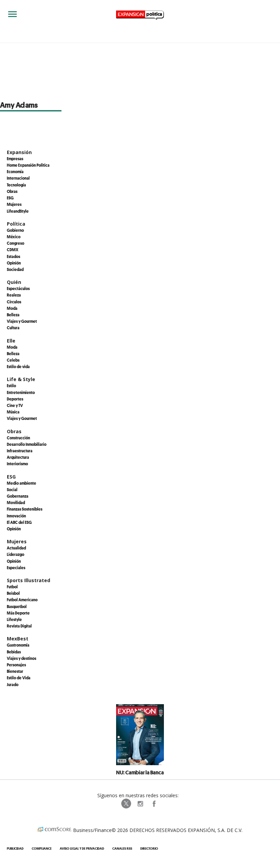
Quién (14, 282)
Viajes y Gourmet (22, 321)
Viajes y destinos (21, 658)
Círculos (14, 302)
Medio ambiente (21, 483)
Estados (13, 256)
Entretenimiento (21, 392)
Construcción (18, 438)
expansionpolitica (140, 804)
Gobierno (15, 230)
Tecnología (16, 185)
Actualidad (16, 548)
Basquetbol (17, 606)
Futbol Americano (22, 599)
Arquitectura (18, 457)
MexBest (17, 638)
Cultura (13, 327)
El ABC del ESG (19, 522)
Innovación (16, 516)
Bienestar (15, 671)
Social (12, 489)
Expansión (19, 152)
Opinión (14, 263)
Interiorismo (17, 463)
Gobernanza (17, 496)
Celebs (13, 360)
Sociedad (15, 269)
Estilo (11, 385)
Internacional (18, 178)
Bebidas (14, 652)
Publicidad (15, 848)
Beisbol (13, 593)
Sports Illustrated (28, 580)
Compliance (42, 848)
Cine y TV (15, 405)
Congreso (15, 243)
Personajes (16, 665)
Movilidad (16, 502)
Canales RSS (122, 848)
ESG (10, 198)
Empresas (15, 158)
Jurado (12, 684)
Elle (11, 340)
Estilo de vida (18, 366)
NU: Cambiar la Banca (140, 772)
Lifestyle (14, 619)
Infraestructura (19, 451)
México (13, 236)
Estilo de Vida (18, 678)
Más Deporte (18, 613)
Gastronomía (18, 645)
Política (16, 224)
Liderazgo (15, 554)
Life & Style (21, 379)
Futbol (12, 587)
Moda (12, 308)
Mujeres (14, 204)
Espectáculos (18, 288)
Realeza (14, 295)
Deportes (15, 399)
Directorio (149, 848)
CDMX (12, 249)
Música (13, 412)
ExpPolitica (126, 804)
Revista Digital (19, 626)
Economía (15, 171)
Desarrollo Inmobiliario (26, 444)
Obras (12, 191)
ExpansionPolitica (154, 804)
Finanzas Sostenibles (24, 509)
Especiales (16, 567)
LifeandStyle (18, 211)
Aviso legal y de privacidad (82, 848)
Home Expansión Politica (28, 165)
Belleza (13, 315)
